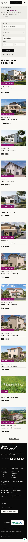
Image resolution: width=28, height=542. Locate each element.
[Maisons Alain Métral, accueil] (4, 2)
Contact (18, 534)
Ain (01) (13, 475)
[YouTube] (22, 459)
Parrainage (14, 492)
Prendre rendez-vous (9, 511)
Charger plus (12, 438)
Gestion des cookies (5, 536)
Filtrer (8, 50)
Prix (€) (4, 41)
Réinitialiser (6, 54)
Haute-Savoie (4, 472)
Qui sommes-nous (16, 490)
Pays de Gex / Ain (5, 482)
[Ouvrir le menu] (24, 2)
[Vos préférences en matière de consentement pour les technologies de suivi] (24, 539)
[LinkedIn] (18, 459)
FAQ (22, 534)
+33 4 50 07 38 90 (6, 507)
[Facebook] (11, 459)
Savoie (4, 474)
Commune (5, 23)
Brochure (13, 497)
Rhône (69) (14, 477)
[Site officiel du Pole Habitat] (17, 522)
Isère (3, 484)
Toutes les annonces (17, 481)
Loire (3, 479)
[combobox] (13, 26)
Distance (5, 29)
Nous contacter (16, 3)
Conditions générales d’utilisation (8, 534)
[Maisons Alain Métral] (9, 447)
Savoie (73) (14, 473)
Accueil (3, 7)
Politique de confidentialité (15, 531)
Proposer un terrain (16, 495)
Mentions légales (4, 531)
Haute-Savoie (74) (15, 471)
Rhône (3, 477)
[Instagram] (15, 459)
